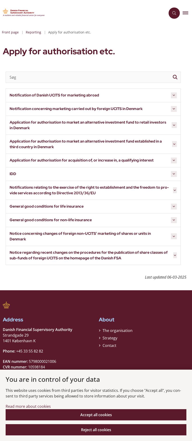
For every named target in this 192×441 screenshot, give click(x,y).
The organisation (118, 330)
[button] (187, 13)
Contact (109, 345)
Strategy (110, 338)
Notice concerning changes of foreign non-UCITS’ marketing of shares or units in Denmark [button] (80, 236)
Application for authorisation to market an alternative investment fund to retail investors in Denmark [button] (88, 125)
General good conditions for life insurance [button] (47, 206)
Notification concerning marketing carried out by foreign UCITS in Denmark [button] (76, 108)
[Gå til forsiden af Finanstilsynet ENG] (81, 13)
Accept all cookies (96, 414)
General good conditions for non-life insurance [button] (51, 219)
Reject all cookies (96, 429)
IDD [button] (13, 173)
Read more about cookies (28, 406)
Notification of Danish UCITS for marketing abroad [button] (54, 95)
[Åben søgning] (174, 13)
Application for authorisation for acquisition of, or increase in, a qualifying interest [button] (82, 160)
